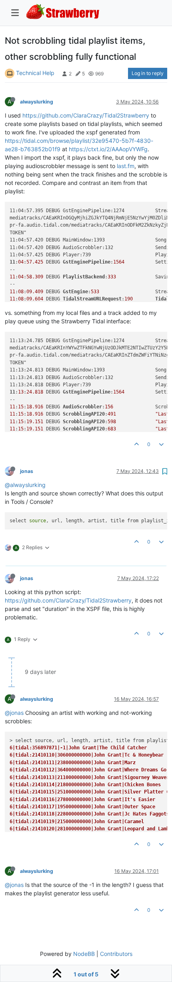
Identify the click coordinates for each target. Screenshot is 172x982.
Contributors (116, 953)
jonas (26, 471)
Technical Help (35, 72)
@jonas (14, 712)
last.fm (125, 165)
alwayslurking (36, 102)
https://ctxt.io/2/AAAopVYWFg (108, 149)
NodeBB (84, 953)
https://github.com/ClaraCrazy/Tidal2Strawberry (85, 115)
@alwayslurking (25, 484)
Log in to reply (148, 73)
